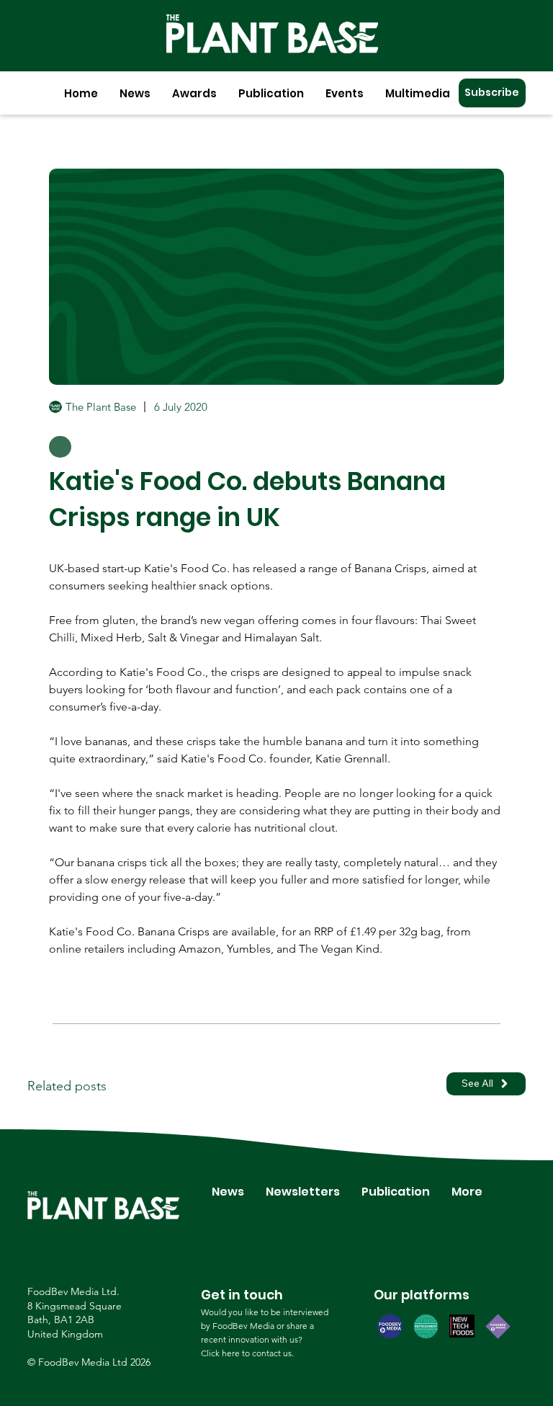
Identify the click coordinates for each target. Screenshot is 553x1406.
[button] (135, 93)
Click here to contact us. (247, 1353)
